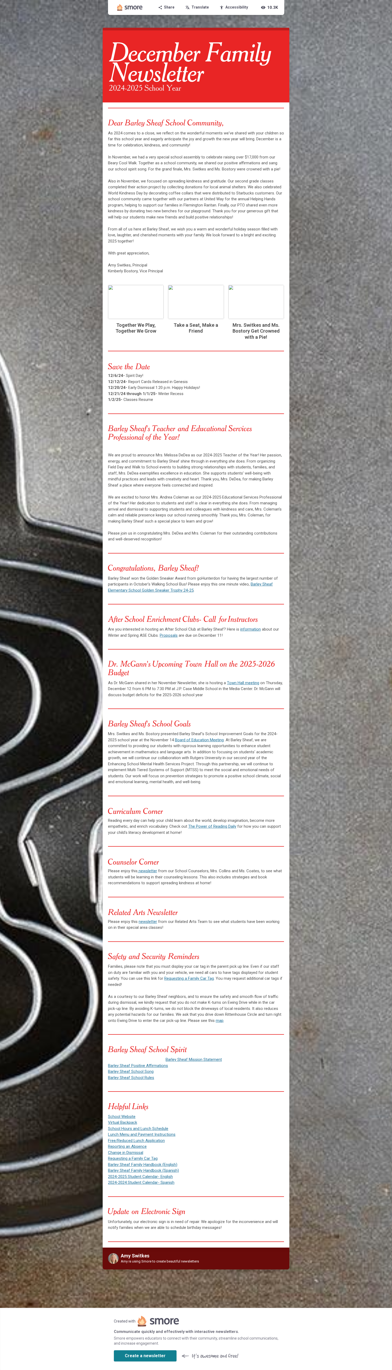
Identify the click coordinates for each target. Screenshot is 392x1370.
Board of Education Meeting (199, 740)
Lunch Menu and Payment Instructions (141, 1134)
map (219, 1020)
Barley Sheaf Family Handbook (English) (142, 1164)
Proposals (169, 635)
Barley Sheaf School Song (131, 1071)
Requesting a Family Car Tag (189, 978)
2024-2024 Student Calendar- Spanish (141, 1182)
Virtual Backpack (122, 1122)
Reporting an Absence (127, 1146)
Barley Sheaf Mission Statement (194, 1059)
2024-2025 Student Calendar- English (140, 1176)
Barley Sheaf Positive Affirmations (138, 1065)
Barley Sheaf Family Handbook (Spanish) (143, 1170)
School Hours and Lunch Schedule (138, 1128)
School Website (121, 1116)
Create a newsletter (145, 1355)
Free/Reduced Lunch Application (136, 1140)
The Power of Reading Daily (212, 826)
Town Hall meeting (243, 682)
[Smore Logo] (129, 7)
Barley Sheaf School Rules (131, 1077)
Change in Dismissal (125, 1152)
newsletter (147, 871)
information (250, 629)
